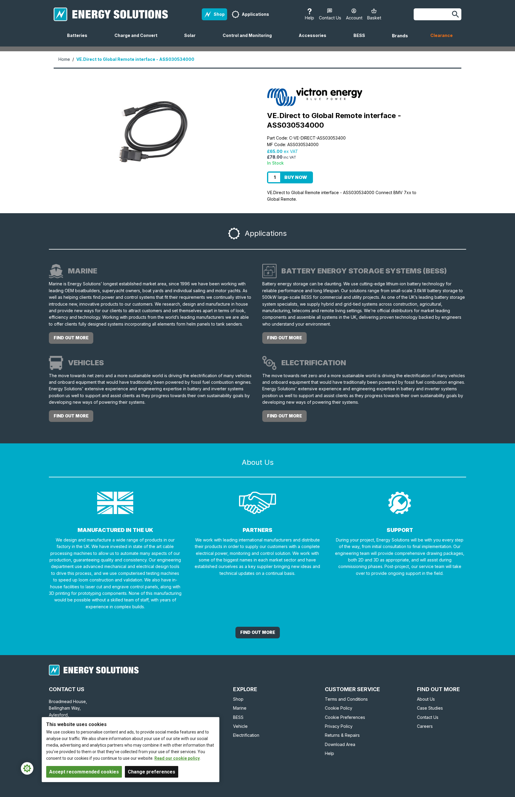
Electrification (246, 735)
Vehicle (240, 726)
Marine (239, 708)
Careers (425, 726)
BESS (361, 40)
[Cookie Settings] (27, 768)
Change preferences (151, 772)
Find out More (257, 632)
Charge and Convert (138, 40)
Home (64, 59)
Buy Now (295, 177)
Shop (238, 699)
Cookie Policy (338, 708)
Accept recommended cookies (84, 772)
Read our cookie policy (177, 758)
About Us (426, 699)
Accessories (315, 40)
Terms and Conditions (346, 699)
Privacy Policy (339, 726)
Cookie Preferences (345, 717)
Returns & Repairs (342, 735)
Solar (192, 40)
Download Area (340, 744)
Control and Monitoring (250, 40)
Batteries (79, 40)
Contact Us (427, 717)
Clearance (441, 35)
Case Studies (430, 708)
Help (329, 753)
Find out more (71, 337)
